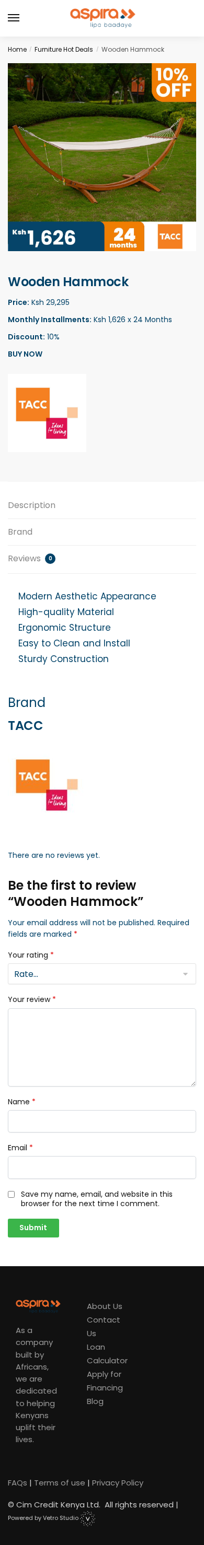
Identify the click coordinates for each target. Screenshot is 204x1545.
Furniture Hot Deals (64, 49)
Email (20, 1147)
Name (22, 1101)
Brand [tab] (20, 532)
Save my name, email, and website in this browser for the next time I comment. (97, 1198)
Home (17, 49)
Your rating (31, 955)
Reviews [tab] (30, 558)
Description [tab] (31, 505)
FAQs (17, 1482)
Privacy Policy (117, 1482)
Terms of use (59, 1482)
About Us (104, 1306)
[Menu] (23, 18)
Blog (95, 1401)
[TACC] (47, 413)
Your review (32, 999)
